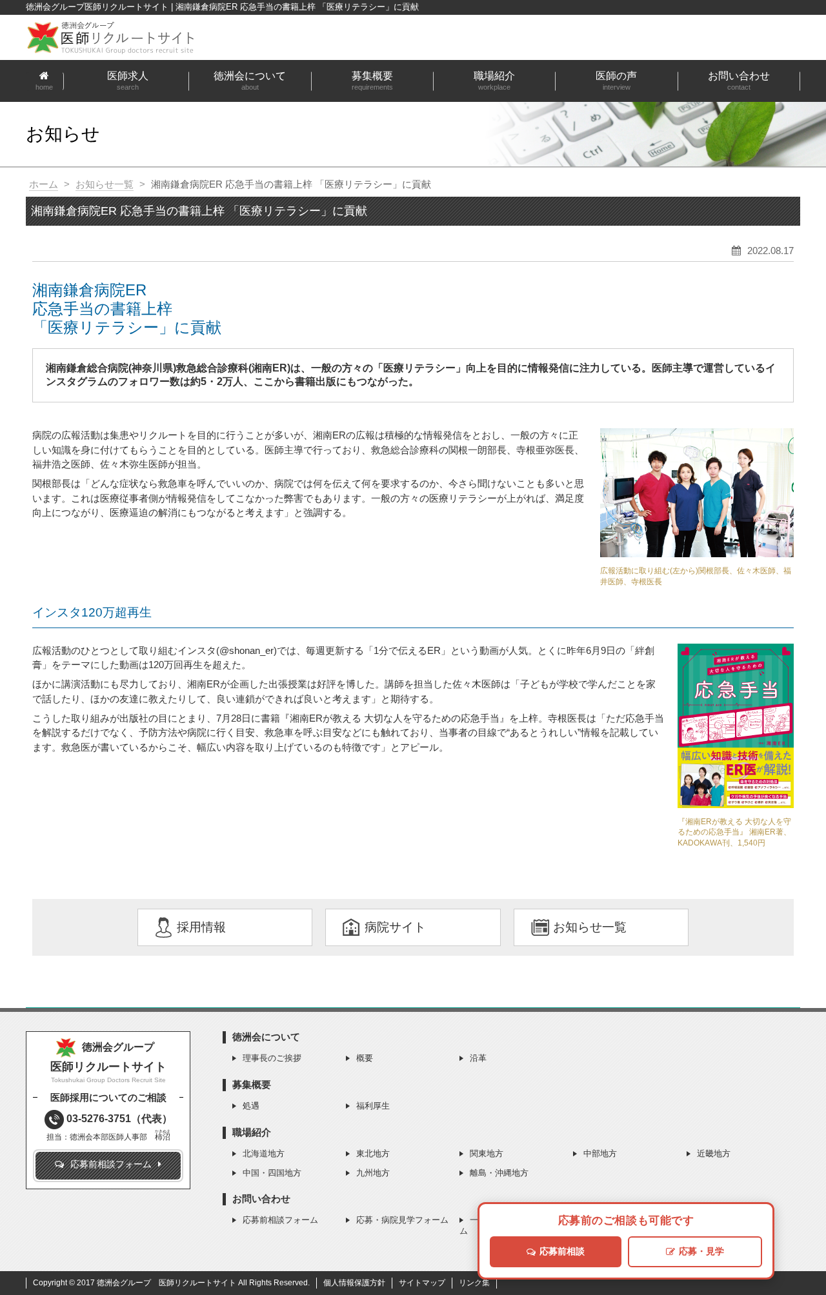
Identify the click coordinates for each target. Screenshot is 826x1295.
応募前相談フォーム (280, 1220)
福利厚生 (373, 1106)
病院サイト (395, 927)
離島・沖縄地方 (499, 1173)
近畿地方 (713, 1153)
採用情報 (201, 927)
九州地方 (373, 1173)
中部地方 (600, 1153)
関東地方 (486, 1153)
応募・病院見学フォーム (402, 1220)
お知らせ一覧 (105, 184)
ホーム (43, 184)
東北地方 (373, 1153)
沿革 (478, 1058)
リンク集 (474, 1282)
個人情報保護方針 (354, 1282)
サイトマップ (422, 1282)
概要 (364, 1058)
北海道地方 (264, 1153)
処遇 (251, 1106)
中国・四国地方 (272, 1173)
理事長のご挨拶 (272, 1058)
